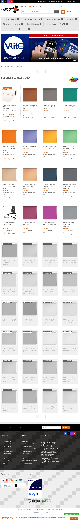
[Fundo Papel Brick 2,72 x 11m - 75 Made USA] (70, 254)
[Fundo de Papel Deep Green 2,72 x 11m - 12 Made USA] (30, 342)
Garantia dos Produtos (27, 451)
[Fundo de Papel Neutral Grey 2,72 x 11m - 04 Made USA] (70, 183)
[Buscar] (56, 11)
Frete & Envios (25, 453)
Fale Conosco (43, 1)
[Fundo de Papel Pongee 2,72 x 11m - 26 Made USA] (30, 183)
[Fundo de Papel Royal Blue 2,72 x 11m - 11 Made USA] (30, 400)
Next (77, 47)
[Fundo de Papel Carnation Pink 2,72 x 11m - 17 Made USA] (30, 283)
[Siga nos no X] (5, 1)
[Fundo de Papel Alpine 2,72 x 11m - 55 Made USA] (50, 400)
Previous (3, 47)
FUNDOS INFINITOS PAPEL (29, 461)
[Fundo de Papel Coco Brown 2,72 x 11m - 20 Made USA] (9, 254)
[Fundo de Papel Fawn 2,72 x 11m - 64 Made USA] (50, 342)
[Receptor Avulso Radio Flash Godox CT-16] (9, 220)
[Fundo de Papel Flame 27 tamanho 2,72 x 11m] (30, 313)
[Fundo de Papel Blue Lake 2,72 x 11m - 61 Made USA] (70, 371)
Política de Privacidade (27, 463)
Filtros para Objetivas (7, 461)
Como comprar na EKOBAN (29, 448)
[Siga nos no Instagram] (8, 1)
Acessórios (5, 448)
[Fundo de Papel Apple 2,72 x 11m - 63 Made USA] (70, 145)
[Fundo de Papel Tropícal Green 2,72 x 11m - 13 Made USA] (70, 313)
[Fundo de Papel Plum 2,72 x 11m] (30, 221)
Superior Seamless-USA (16, 66)
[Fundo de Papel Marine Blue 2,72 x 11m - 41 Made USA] (9, 400)
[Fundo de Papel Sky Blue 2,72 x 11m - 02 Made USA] (70, 400)
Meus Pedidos (64, 6)
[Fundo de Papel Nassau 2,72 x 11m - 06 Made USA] (50, 371)
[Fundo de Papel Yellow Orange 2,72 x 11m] (50, 145)
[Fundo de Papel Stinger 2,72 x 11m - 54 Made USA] (9, 342)
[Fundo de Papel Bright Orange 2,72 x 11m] (70, 283)
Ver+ (4, 463)
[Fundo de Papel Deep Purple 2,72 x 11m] (50, 283)
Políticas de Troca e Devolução (29, 465)
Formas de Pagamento (27, 446)
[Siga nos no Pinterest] (11, 1)
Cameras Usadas (6, 456)
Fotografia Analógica (7, 446)
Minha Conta (72, 6)
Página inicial (6, 66)
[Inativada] (35, 488)
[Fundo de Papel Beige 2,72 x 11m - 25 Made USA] (9, 371)
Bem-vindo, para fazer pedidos (31, 6)
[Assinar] (66, 427)
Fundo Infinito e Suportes (8, 444)
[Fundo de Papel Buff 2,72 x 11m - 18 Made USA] (50, 313)
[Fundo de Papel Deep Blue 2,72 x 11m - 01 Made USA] (50, 183)
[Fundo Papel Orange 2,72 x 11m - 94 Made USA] (9, 145)
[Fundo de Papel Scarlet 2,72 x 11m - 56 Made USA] (9, 313)
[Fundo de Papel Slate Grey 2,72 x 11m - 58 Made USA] (50, 254)
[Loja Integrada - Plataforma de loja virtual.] (40, 512)
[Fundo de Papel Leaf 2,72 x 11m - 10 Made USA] (30, 254)
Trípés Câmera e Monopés (9, 451)
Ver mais (11, 114)
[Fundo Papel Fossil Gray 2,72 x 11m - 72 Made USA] (9, 283)
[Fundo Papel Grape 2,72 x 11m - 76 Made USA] (50, 221)
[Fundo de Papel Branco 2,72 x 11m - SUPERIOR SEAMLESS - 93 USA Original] (9, 105)
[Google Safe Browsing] (46, 501)
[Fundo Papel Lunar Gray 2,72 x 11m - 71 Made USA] (70, 221)
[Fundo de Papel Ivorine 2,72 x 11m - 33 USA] (70, 342)
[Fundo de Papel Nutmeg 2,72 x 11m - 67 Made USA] (30, 103)
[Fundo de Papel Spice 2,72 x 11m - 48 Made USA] (30, 371)
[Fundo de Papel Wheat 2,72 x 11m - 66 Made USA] (9, 183)
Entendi (74, 518)
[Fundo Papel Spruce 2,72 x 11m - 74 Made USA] (70, 103)
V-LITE (4, 458)
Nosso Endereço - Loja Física (29, 444)
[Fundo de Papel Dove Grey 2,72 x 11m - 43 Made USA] (50, 103)
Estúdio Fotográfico (7, 441)
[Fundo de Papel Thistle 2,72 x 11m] (30, 145)
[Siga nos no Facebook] (2, 1)
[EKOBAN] (10, 9)
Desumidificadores (7, 453)
